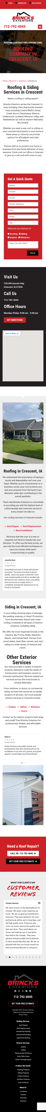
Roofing (14, 234)
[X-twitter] (23, 991)
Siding (24, 234)
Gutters (13, 237)
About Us (12, 81)
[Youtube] (27, 991)
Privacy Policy (23, 1015)
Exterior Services (23, 1043)
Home (5, 81)
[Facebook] (15, 991)
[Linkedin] (30, 991)
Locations (22, 81)
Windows (25, 237)
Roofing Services (23, 1021)
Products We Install (23, 1066)
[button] (40, 27)
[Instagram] (19, 991)
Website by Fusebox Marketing (23, 1012)
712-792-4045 (15, 26)
